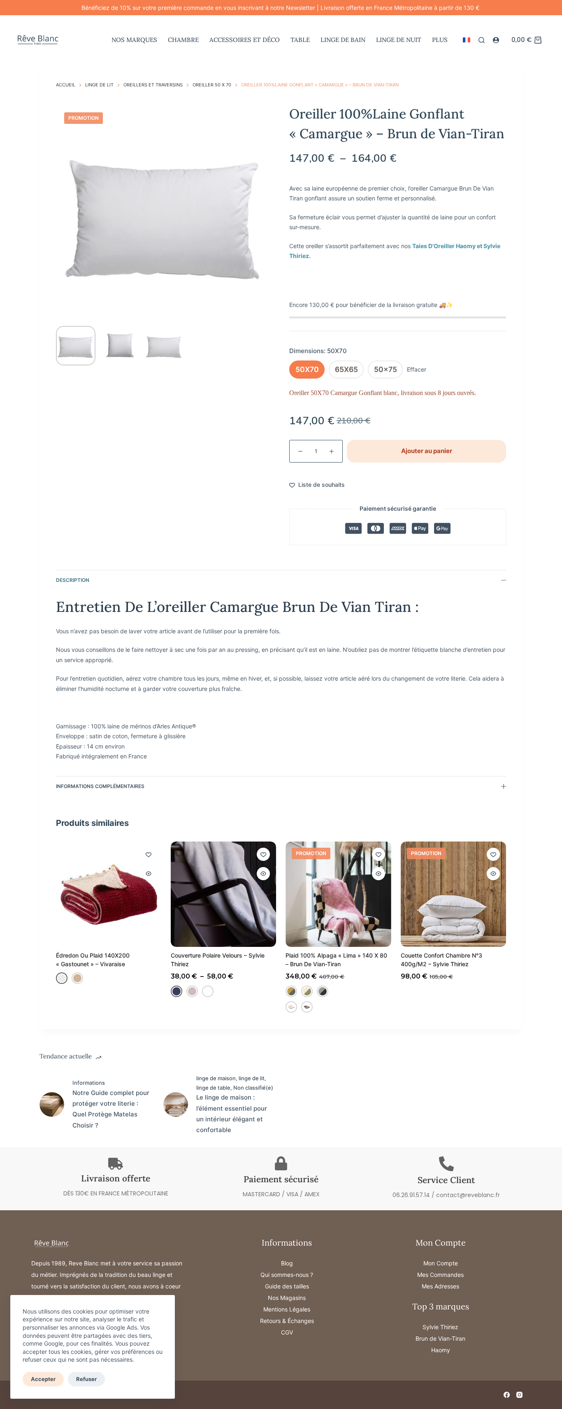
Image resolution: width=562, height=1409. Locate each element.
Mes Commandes (440, 1274)
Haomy (440, 1349)
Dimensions (318, 351)
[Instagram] (519, 1395)
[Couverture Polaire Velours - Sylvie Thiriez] (223, 894)
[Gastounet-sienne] (77, 978)
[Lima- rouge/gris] (307, 1007)
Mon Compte (440, 1263)
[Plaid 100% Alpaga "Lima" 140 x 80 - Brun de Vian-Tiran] (338, 894)
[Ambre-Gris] (291, 991)
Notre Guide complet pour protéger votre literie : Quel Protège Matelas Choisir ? (110, 1109)
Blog (287, 1263)
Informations (88, 1082)
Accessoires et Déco (244, 40)
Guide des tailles (287, 1286)
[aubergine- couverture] (208, 991)
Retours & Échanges (287, 1320)
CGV (287, 1332)
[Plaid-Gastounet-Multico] (61, 978)
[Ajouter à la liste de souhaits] (148, 854)
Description (72, 580)
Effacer (416, 369)
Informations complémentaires (100, 786)
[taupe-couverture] (192, 991)
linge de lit (252, 1078)
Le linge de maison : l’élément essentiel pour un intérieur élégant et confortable (231, 1113)
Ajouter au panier (426, 451)
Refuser (86, 1379)
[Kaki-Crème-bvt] (307, 991)
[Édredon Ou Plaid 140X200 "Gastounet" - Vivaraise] (108, 894)
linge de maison (216, 1078)
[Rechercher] (481, 40)
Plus (440, 40)
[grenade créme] (291, 1007)
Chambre (183, 40)
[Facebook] (507, 1395)
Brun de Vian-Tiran (440, 1338)
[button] (466, 39)
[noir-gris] (323, 991)
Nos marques (134, 40)
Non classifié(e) (253, 1087)
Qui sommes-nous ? (286, 1274)
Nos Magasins (287, 1297)
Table (300, 40)
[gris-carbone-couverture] (176, 991)
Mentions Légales (286, 1309)
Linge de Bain (342, 40)
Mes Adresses (440, 1286)
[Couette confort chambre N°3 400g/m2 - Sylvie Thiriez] (453, 894)
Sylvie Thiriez (440, 1326)
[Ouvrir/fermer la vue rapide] (148, 873)
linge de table (213, 1087)
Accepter (43, 1379)
